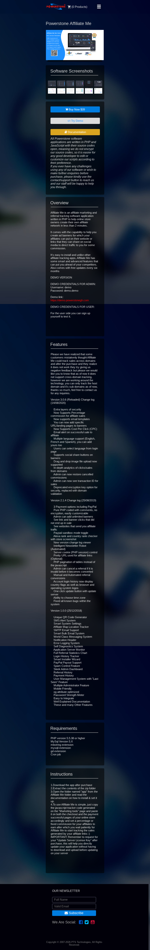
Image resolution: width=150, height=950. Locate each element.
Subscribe (75, 913)
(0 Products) (79, 6)
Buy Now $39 (76, 109)
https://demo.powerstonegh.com (69, 300)
